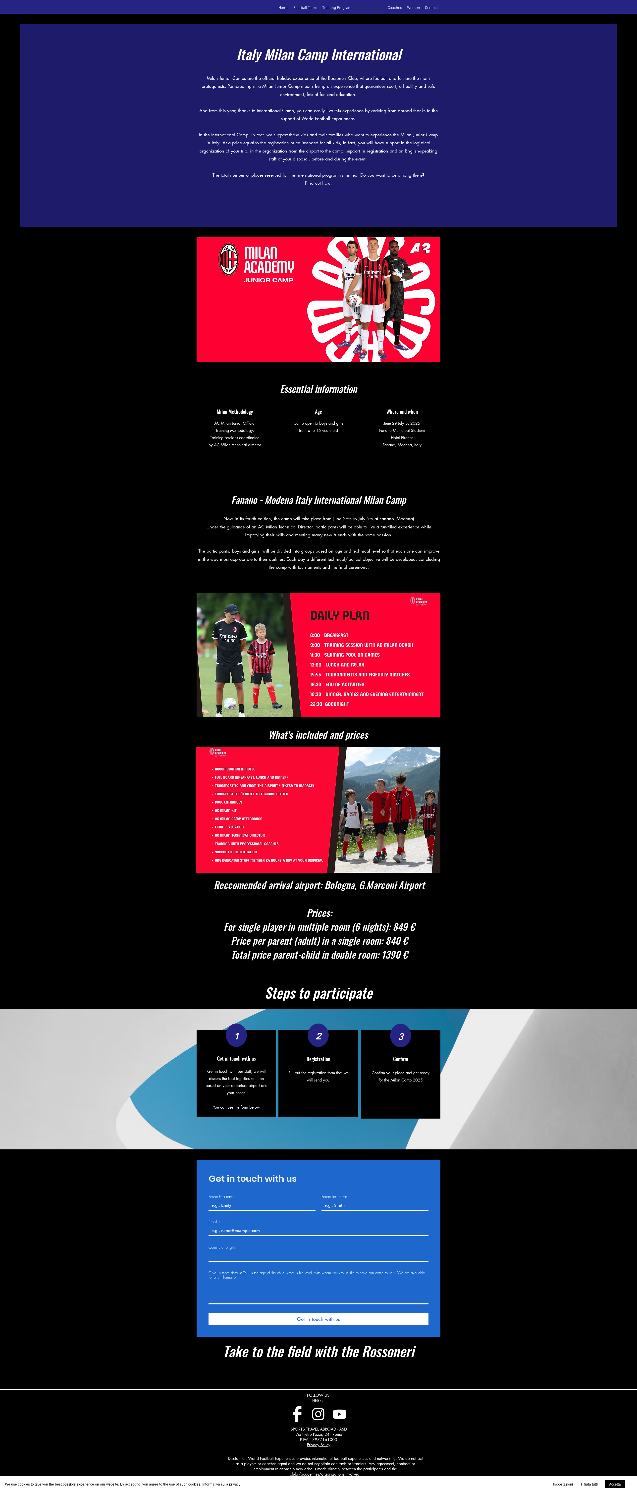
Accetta (615, 1484)
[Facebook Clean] (297, 1414)
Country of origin (222, 1247)
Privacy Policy (318, 1444)
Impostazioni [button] (563, 1484)
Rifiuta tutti (589, 1484)
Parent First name (222, 1196)
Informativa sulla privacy (221, 1484)
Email (214, 1222)
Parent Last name (334, 1196)
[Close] (631, 1484)
